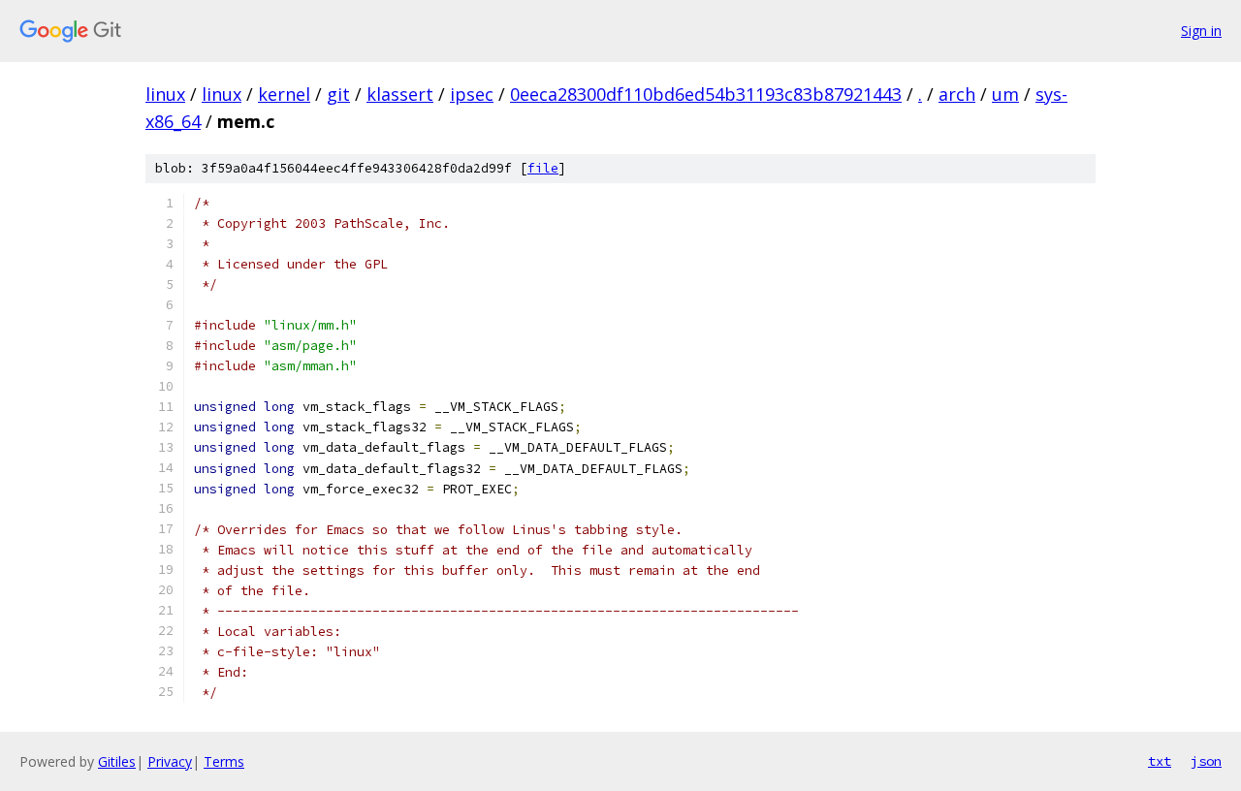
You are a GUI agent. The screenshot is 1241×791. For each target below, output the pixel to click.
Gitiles (117, 761)
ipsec (471, 94)
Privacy (169, 761)
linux (165, 94)
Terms (224, 761)
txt (1159, 761)
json (1206, 761)
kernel (284, 94)
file (542, 168)
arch (957, 94)
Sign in (1201, 30)
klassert (399, 94)
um (1005, 94)
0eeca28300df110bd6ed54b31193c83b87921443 (706, 94)
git (338, 94)
